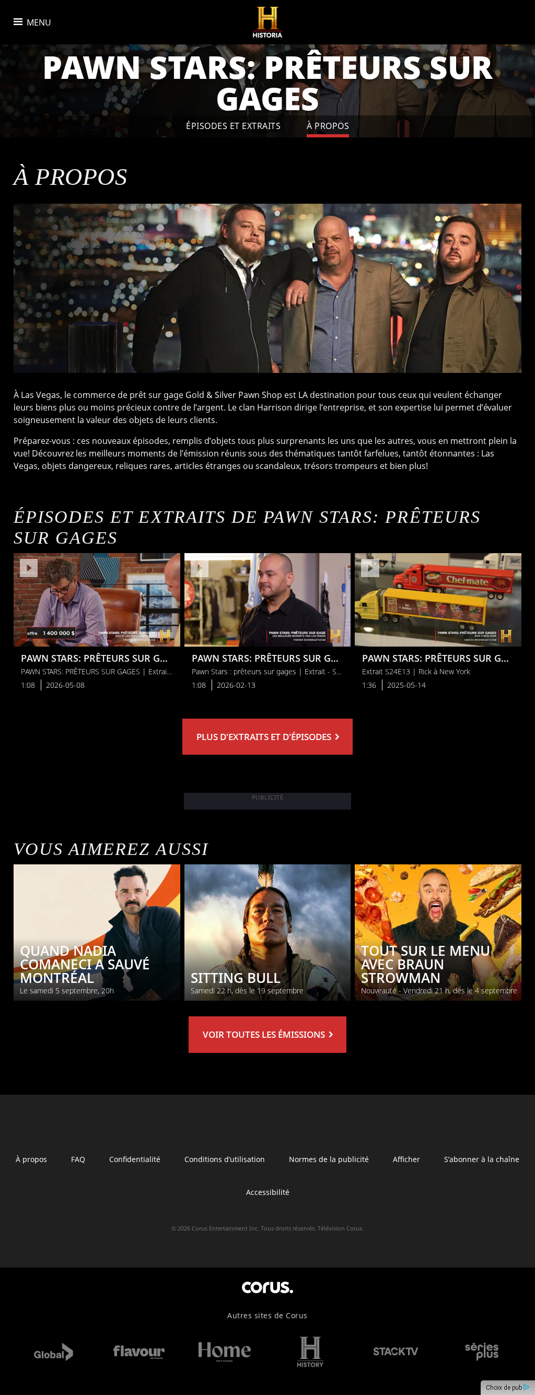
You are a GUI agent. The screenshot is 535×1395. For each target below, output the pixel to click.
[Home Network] (225, 1351)
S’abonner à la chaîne (481, 1159)
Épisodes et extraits (233, 126)
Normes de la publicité (329, 1159)
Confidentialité (134, 1159)
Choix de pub (505, 1387)
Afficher (406, 1159)
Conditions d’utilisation (224, 1159)
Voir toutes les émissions (265, 1034)
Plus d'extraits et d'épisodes (264, 737)
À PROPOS (328, 126)
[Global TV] (53, 1351)
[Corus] (267, 1287)
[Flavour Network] (139, 1351)
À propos (31, 1159)
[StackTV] (396, 1351)
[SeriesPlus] (482, 1351)
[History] (310, 1351)
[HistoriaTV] (267, 22)
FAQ (78, 1159)
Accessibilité (267, 1192)
